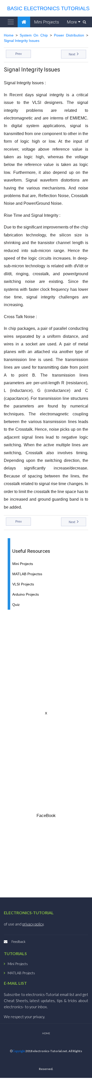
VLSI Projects (23, 584)
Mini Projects (46, 22)
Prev (18, 54)
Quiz (16, 605)
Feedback (19, 941)
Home (9, 35)
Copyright (19, 1051)
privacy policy (32, 924)
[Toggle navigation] (11, 22)
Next (72, 54)
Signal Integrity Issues (21, 41)
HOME (46, 1033)
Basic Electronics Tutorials (46, 8)
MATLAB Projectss (27, 574)
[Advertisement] (46, 660)
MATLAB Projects (21, 973)
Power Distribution (69, 35)
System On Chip (34, 35)
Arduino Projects (25, 594)
